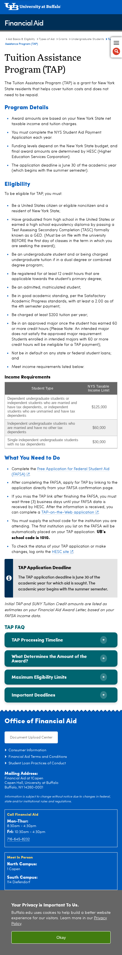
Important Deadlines (33, 694)
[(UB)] (61, 8)
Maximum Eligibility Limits (39, 677)
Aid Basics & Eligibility (21, 39)
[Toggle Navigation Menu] (116, 47)
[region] (61, 922)
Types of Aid (46, 39)
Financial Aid (24, 23)
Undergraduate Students (87, 39)
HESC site (60, 552)
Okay (61, 937)
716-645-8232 (18, 839)
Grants (62, 39)
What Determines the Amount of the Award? (49, 658)
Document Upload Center (31, 737)
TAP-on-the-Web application (67, 512)
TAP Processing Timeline (37, 639)
